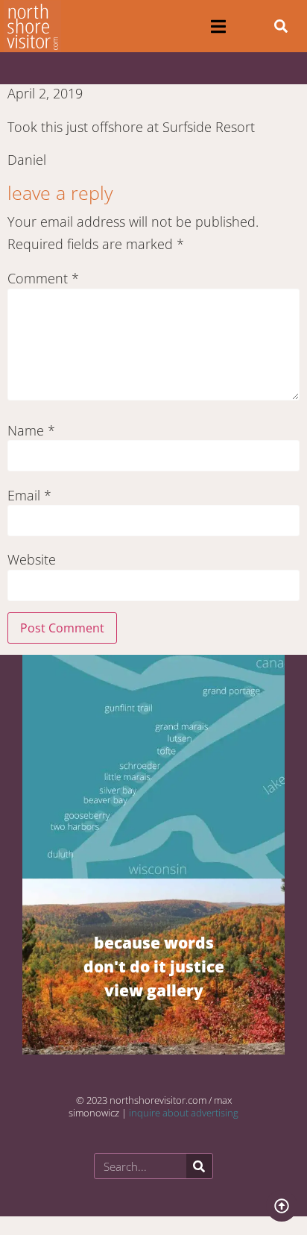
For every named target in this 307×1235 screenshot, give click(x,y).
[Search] (199, 1166)
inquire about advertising (183, 1112)
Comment (43, 278)
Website (31, 559)
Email (29, 495)
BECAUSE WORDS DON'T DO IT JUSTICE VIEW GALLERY (153, 966)
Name (31, 430)
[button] (218, 26)
